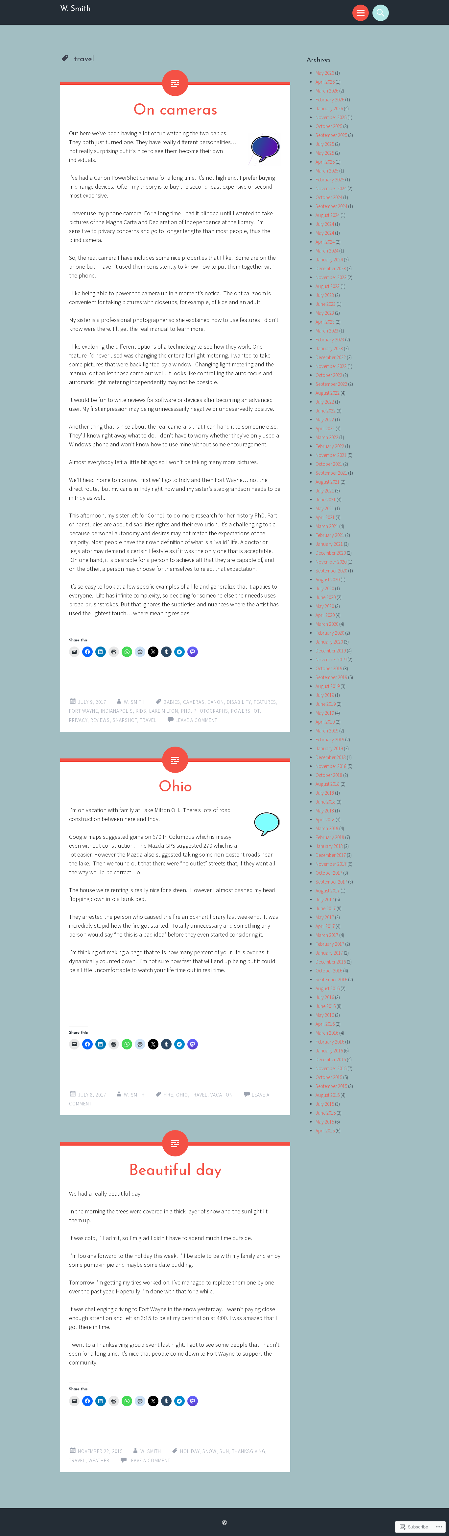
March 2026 (327, 91)
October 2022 (329, 375)
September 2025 (331, 135)
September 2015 (331, 1086)
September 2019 (331, 677)
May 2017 (325, 917)
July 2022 (325, 402)
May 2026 (325, 73)
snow (209, 1451)
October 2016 (329, 970)
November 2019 (331, 659)
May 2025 (325, 153)
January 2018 (329, 846)
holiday (190, 1451)
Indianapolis (117, 711)
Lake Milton (163, 711)
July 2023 (325, 295)
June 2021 (326, 499)
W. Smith (75, 9)
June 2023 (326, 304)
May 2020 (325, 606)
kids (141, 711)
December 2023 (331, 268)
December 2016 (331, 962)
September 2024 (331, 206)
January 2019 (329, 748)
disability (239, 702)
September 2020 (331, 571)
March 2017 (327, 935)
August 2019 (328, 686)
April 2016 (325, 1024)
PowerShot (245, 711)
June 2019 (326, 704)
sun (224, 1451)
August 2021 (328, 482)
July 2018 (325, 793)
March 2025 (327, 171)
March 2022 (327, 437)
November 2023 (331, 277)
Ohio (175, 787)
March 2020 (327, 624)
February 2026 (330, 99)
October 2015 (329, 1077)
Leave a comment (196, 720)
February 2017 (330, 944)
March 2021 (327, 526)
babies (172, 702)
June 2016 (326, 1006)
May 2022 (325, 419)
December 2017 (331, 855)
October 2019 (329, 668)
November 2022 (331, 366)
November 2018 (331, 766)
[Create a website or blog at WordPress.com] (224, 1523)
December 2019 (331, 651)
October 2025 (329, 126)
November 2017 (331, 864)
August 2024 (328, 215)
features (265, 702)
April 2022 (325, 428)
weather (98, 1460)
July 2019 (325, 695)
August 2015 (328, 1095)
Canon (215, 702)
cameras (193, 702)
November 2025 (331, 117)
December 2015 (331, 1059)
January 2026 (329, 108)
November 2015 (331, 1068)
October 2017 (329, 873)
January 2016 (329, 1050)
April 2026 (325, 82)
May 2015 (325, 1122)
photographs (211, 711)
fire (168, 1095)
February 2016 (330, 1042)
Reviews (100, 720)
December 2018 (331, 757)
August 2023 (328, 286)
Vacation (221, 1095)
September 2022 (331, 384)
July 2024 (325, 224)
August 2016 (328, 988)
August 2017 (328, 890)
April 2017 (325, 926)
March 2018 (327, 828)
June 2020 (326, 597)
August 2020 (328, 579)
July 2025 (325, 144)
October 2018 (329, 775)
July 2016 (325, 997)
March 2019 (327, 731)
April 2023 (325, 322)
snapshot (125, 720)
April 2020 (325, 615)
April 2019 (325, 722)
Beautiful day (175, 1171)
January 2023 (329, 348)
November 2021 (331, 455)
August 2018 (328, 784)
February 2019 (330, 739)
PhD (186, 711)
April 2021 (325, 517)
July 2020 (325, 588)
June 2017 (326, 908)
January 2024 (329, 259)
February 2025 (330, 179)
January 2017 (329, 953)
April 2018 (325, 819)
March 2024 (327, 251)
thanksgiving (248, 1451)
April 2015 (325, 1130)
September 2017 (331, 882)
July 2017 (325, 899)
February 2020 (330, 633)
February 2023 (330, 339)
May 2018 (325, 811)
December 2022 (331, 357)
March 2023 (327, 331)
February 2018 (330, 837)
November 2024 (331, 188)
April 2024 (325, 242)
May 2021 (325, 508)
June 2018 (326, 802)
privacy (78, 720)
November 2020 (331, 562)
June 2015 (326, 1113)
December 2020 (331, 553)
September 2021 (331, 473)
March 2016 (327, 1033)
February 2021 (330, 535)
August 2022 (328, 393)
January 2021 (329, 544)
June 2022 (326, 411)
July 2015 (325, 1104)
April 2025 (325, 162)
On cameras (175, 111)
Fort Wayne (83, 711)
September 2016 (331, 979)
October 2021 (329, 464)
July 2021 (325, 491)
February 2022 (330, 446)
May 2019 (325, 713)
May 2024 (325, 233)
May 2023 (325, 313)
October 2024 (329, 197)
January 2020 (329, 642)
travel (148, 720)
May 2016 (325, 1015)
